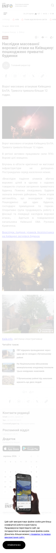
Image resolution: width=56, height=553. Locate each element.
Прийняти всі (14, 545)
